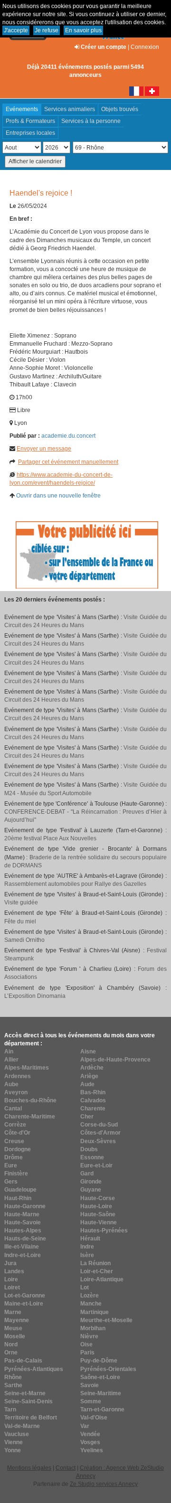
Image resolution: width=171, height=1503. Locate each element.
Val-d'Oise (93, 1417)
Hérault (90, 1238)
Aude (87, 1084)
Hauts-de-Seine (25, 1238)
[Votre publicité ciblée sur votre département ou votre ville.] (87, 554)
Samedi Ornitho (24, 940)
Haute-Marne (21, 1214)
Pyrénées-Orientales (108, 1369)
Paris (87, 1352)
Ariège (89, 1076)
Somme (90, 1401)
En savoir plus (83, 30)
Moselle (14, 1336)
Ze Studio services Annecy (104, 1484)
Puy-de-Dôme (98, 1360)
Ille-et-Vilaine (21, 1246)
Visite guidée (21, 902)
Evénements (22, 109)
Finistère (16, 1173)
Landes (14, 1271)
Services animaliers (69, 109)
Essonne (92, 1157)
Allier (11, 1059)
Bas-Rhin (92, 1092)
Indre (87, 1246)
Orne (11, 1352)
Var (84, 1426)
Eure (10, 1165)
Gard (87, 1173)
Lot (84, 1287)
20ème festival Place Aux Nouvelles (50, 838)
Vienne (13, 1442)
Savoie (89, 1385)
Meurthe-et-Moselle (106, 1320)
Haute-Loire (96, 1206)
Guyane (90, 1189)
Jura (10, 1263)
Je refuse (46, 30)
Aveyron (16, 1092)
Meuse (13, 1328)
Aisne (88, 1051)
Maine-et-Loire (23, 1303)
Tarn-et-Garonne (102, 1409)
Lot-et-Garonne (24, 1295)
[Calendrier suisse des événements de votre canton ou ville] (152, 90)
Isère (87, 1255)
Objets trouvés (119, 109)
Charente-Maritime (29, 1116)
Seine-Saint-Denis (28, 1401)
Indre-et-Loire (22, 1255)
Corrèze (15, 1124)
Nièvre (89, 1336)
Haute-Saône (97, 1214)
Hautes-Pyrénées (104, 1230)
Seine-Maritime (100, 1393)
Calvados (93, 1100)
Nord (11, 1344)
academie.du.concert (68, 435)
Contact (66, 1468)
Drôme (13, 1157)
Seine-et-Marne (25, 1393)
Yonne (12, 1450)
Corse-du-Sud (99, 1124)
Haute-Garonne (25, 1206)
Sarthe (13, 1385)
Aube (11, 1084)
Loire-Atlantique (102, 1279)
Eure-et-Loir (96, 1165)
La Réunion (95, 1263)
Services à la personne (91, 121)
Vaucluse (16, 1434)
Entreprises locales (30, 133)
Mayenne (16, 1320)
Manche (91, 1303)
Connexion (145, 47)
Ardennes (17, 1076)
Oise (86, 1344)
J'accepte (16, 30)
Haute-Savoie (22, 1222)
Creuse (14, 1141)
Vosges (90, 1442)
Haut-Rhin (17, 1198)
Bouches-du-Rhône (30, 1100)
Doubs (89, 1149)
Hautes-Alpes (22, 1230)
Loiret (12, 1287)
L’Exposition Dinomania (35, 996)
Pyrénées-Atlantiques (33, 1369)
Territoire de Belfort (30, 1417)
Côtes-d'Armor (100, 1132)
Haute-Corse (97, 1198)
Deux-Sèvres (98, 1141)
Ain (8, 1051)
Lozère (89, 1295)
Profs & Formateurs (30, 121)
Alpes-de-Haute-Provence (115, 1059)
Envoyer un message (44, 448)
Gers (11, 1181)
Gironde (91, 1181)
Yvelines (91, 1450)
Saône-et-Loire (100, 1377)
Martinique (94, 1312)
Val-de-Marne (22, 1426)
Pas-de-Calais (23, 1360)
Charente (92, 1108)
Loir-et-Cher (96, 1271)
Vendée (90, 1434)
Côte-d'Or (17, 1132)
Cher (87, 1116)
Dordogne (17, 1149)
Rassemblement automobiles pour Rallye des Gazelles (75, 884)
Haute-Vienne (98, 1222)
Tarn (10, 1409)
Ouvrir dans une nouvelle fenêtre (58, 495)
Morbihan (92, 1328)
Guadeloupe (20, 1189)
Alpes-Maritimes (26, 1067)
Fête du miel (20, 921)
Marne (12, 1312)
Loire (11, 1279)
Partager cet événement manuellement (68, 462)
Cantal (13, 1108)
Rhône (13, 1377)
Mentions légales (29, 1468)
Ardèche (92, 1067)
